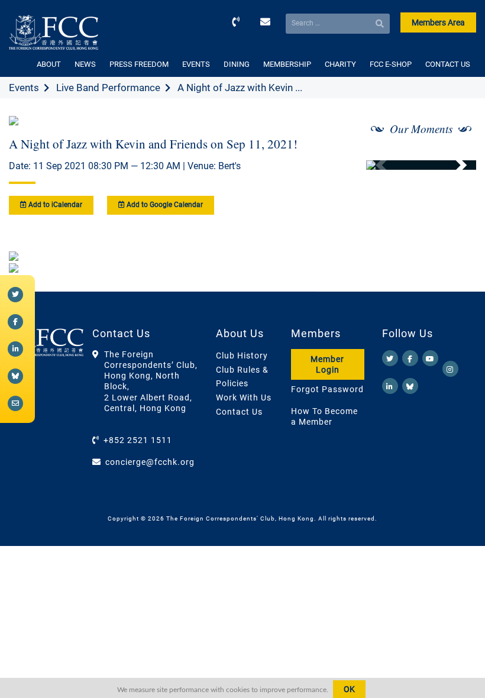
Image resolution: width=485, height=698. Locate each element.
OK (349, 689)
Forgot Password (327, 389)
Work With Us (243, 397)
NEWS (85, 64)
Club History (242, 355)
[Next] (454, 165)
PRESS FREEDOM (139, 64)
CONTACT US (447, 64)
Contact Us (239, 411)
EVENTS (196, 64)
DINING (237, 64)
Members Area (438, 22)
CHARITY (340, 64)
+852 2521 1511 (138, 440)
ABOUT (49, 64)
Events (24, 87)
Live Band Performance (108, 87)
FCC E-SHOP (391, 64)
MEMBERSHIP (287, 64)
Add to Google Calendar (164, 205)
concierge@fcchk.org (150, 462)
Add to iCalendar (54, 205)
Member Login (327, 364)
